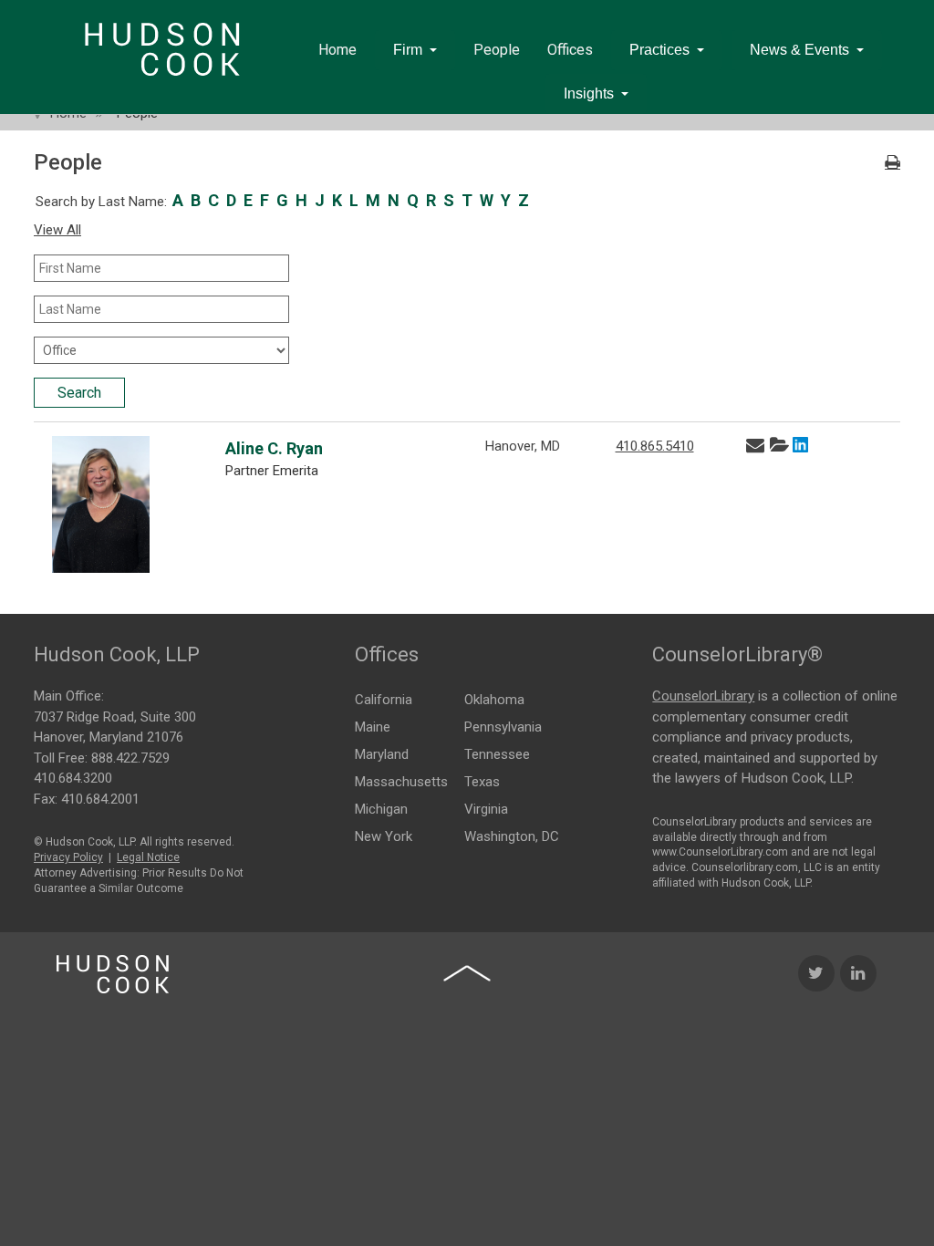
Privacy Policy (68, 857)
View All (57, 230)
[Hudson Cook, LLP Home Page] (113, 974)
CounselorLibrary (703, 696)
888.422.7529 (130, 758)
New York (383, 836)
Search (79, 392)
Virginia (486, 809)
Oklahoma (494, 699)
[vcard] (779, 445)
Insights (589, 93)
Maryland (382, 754)
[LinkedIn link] (800, 447)
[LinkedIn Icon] (858, 973)
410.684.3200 (73, 778)
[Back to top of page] (467, 973)
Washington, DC (511, 836)
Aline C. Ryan (274, 448)
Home (337, 49)
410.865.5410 (655, 446)
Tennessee (497, 754)
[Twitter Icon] (816, 973)
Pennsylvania (503, 727)
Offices (570, 49)
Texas (482, 782)
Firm (407, 49)
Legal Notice (148, 857)
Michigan (381, 809)
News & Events (799, 49)
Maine (372, 727)
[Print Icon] (892, 163)
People (496, 49)
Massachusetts (401, 782)
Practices (659, 49)
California (383, 699)
